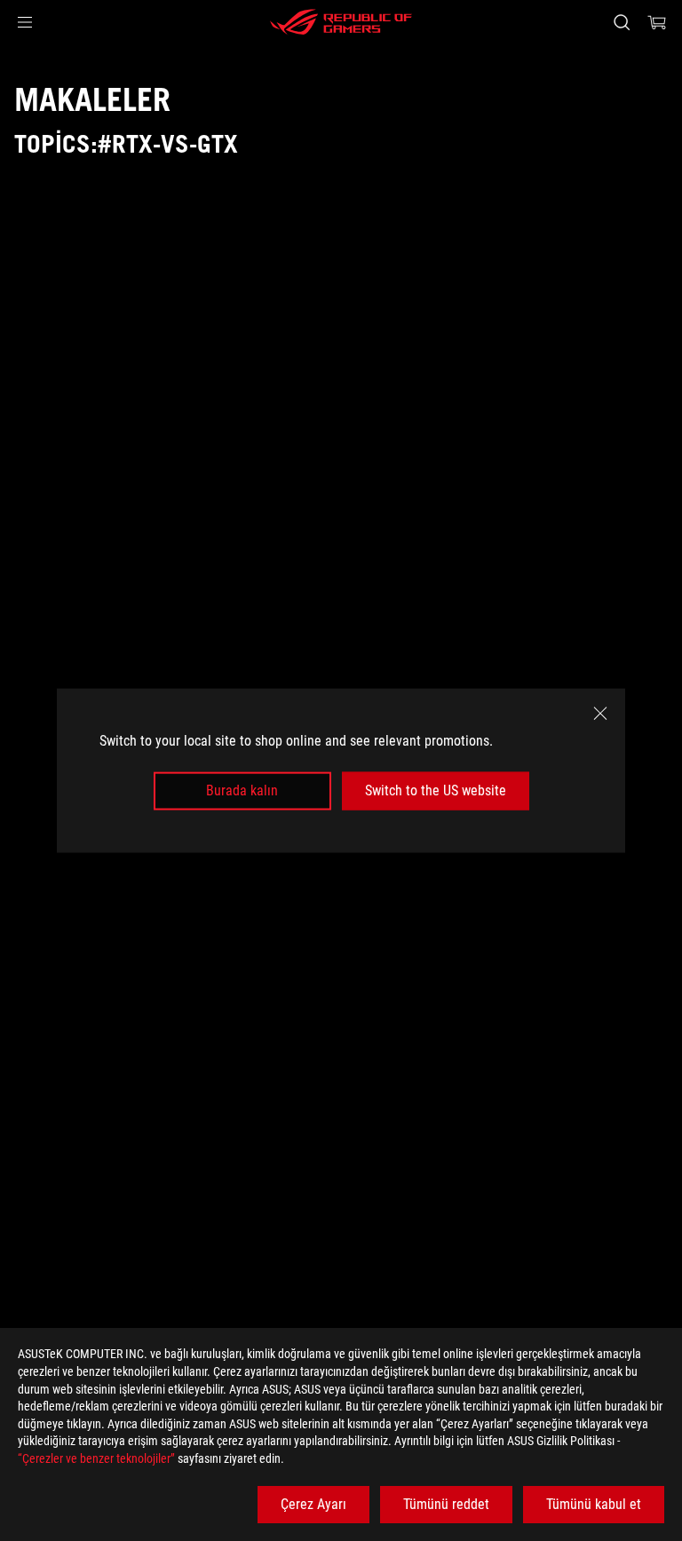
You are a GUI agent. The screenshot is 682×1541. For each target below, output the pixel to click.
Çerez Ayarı (313, 1504)
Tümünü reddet (446, 1504)
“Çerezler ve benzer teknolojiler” (96, 1458)
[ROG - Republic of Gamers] (341, 22)
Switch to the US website (435, 790)
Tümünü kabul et (593, 1504)
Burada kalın (242, 790)
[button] (25, 22)
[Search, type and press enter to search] (621, 22)
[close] (600, 713)
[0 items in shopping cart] (657, 22)
